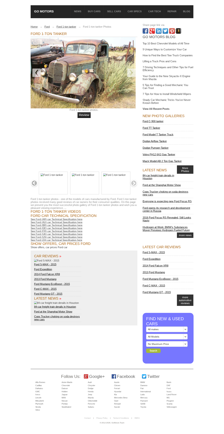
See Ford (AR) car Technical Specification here (56, 219)
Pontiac (65, 404)
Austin (116, 382)
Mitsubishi (39, 401)
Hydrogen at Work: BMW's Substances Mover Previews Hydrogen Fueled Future (166, 229)
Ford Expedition (43, 269)
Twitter (153, 376)
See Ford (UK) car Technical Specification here (56, 234)
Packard (144, 401)
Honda (90, 391)
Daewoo (143, 385)
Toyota (143, 407)
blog (186, 11)
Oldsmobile (92, 401)
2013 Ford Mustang (45, 279)
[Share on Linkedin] (159, 31)
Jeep (90, 394)
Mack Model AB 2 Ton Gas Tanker (162, 161)
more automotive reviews (185, 300)
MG (168, 398)
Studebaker (66, 407)
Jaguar (65, 394)
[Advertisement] (84, 143)
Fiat (142, 388)
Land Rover (172, 394)
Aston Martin (67, 382)
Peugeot (170, 401)
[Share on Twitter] (165, 31)
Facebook (126, 376)
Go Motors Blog (159, 37)
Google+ (97, 376)
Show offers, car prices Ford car (49, 247)
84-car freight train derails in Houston (55, 306)
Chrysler (91, 385)
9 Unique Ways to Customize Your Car (165, 49)
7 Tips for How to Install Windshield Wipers (167, 93)
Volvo (37, 410)
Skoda (38, 407)
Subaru (91, 407)
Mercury (144, 398)
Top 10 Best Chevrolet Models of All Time (166, 43)
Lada (142, 394)
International (145, 391)
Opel (116, 401)
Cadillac (38, 385)
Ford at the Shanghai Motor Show (53, 311)
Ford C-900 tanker (153, 121)
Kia (115, 394)
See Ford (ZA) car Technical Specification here (56, 240)
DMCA (137, 418)
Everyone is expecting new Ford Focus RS (167, 201)
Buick (169, 382)
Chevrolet (66, 385)
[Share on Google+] (152, 31)
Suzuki (117, 407)
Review (84, 115)
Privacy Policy (101, 418)
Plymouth (39, 404)
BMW (142, 382)
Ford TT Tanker (151, 127)
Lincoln (38, 398)
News (77, 11)
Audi (90, 382)
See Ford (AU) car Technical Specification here (56, 222)
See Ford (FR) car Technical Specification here (56, 231)
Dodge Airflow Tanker (155, 141)
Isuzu (169, 391)
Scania (169, 404)
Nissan (65, 401)
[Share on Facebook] (145, 31)
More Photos (185, 170)
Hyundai (117, 391)
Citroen (117, 385)
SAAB (142, 404)
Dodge (90, 388)
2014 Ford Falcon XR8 (47, 274)
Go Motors (44, 11)
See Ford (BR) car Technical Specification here (56, 225)
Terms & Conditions (121, 418)
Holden (65, 391)
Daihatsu (39, 388)
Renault (117, 404)
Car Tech (154, 11)
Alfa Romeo (40, 382)
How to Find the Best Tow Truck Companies (168, 55)
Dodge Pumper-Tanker (156, 147)
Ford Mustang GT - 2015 (48, 293)
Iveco (37, 394)
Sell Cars (114, 11)
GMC (37, 391)
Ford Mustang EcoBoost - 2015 (52, 283)
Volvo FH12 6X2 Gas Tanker (159, 154)
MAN (64, 398)
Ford (169, 388)
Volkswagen (172, 407)
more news (185, 235)
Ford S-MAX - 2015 (45, 264)
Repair (171, 11)
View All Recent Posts (156, 108)
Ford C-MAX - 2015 (45, 288)
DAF (168, 385)
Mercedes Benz (121, 398)
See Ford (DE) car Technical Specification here (56, 228)
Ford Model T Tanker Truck (158, 134)
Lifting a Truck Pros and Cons (159, 61)
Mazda (91, 398)
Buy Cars (94, 11)
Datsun (65, 388)
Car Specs (135, 11)
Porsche (91, 404)
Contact (87, 418)
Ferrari (117, 388)
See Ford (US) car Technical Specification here (56, 237)
